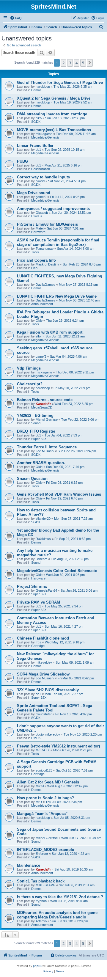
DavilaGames (45, 284)
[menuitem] (16, 18)
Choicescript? (30, 384)
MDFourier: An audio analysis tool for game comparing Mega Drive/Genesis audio (57, 914)
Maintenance (28, 865)
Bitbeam (41, 559)
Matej (39, 228)
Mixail (40, 786)
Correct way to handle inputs (43, 177)
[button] (90, 62)
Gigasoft (42, 212)
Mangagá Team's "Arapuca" (42, 813)
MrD (39, 802)
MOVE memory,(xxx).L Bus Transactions (54, 130)
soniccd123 (44, 770)
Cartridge (38, 646)
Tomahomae (45, 248)
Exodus (36, 216)
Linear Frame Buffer (35, 145)
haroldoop (43, 86)
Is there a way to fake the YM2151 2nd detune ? (60, 897)
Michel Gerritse (47, 419)
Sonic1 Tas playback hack (40, 881)
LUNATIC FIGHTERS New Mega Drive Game (57, 296)
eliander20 (43, 518)
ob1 (38, 149)
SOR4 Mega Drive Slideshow (43, 674)
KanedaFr (43, 404)
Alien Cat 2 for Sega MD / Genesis (48, 782)
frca (38, 642)
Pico (34, 268)
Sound (35, 423)
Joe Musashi (45, 451)
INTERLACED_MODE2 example (45, 849)
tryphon (41, 901)
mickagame (44, 134)
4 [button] (76, 62)
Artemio (41, 921)
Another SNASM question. (41, 463)
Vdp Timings (29, 368)
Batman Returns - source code (45, 400)
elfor (39, 336)
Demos (36, 90)
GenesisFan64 (46, 590)
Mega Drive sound (33, 193)
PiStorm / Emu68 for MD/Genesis (47, 224)
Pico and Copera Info (36, 260)
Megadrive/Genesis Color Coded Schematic (57, 570)
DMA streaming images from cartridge (52, 114)
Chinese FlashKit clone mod (43, 638)
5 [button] (83, 62)
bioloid (40, 181)
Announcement (42, 304)
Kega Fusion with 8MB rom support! (50, 332)
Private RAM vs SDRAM (38, 602)
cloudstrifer (44, 714)
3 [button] (70, 62)
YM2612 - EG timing (35, 415)
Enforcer (42, 853)
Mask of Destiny (47, 264)
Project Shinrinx (32, 586)
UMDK (36, 738)
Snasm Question (32, 478)
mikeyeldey (44, 662)
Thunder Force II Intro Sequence (47, 447)
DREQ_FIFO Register (36, 431)
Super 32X (38, 439)
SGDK (35, 121)
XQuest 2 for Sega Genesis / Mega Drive (53, 98)
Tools (35, 252)
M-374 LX (43, 750)
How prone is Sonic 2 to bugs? (45, 798)
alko (39, 118)
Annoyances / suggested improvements (53, 208)
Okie (39, 320)
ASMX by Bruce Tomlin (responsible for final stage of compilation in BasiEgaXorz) (58, 242)
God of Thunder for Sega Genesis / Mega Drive (60, 82)
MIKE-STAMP (45, 885)
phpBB (38, 965)
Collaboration (40, 169)
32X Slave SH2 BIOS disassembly (48, 690)
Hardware (38, 232)
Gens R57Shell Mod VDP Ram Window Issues (59, 494)
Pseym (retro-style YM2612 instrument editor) (58, 746)
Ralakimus (43, 539)
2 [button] (63, 62)
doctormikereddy (48, 734)
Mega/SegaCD (41, 407)
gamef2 (41, 197)
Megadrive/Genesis (45, 137)
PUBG (22, 161)
